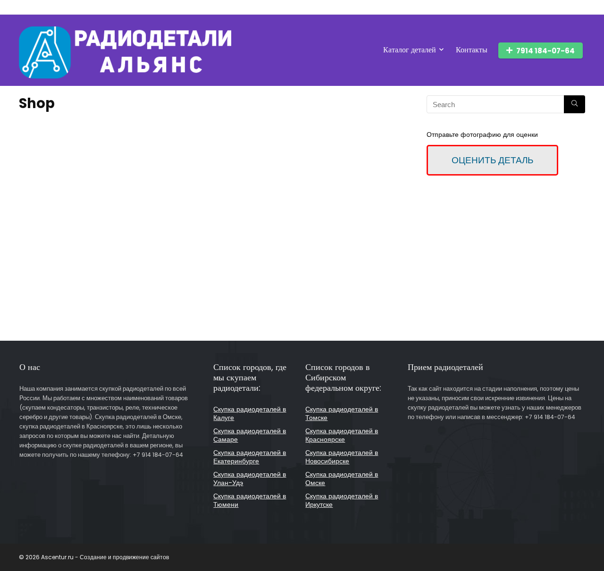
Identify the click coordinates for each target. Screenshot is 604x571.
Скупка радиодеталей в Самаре (249, 435)
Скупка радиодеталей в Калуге (249, 413)
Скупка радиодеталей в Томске (341, 413)
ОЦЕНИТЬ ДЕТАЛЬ (492, 160)
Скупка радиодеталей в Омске (341, 478)
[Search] (574, 104)
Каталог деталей (409, 49)
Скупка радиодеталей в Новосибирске (341, 457)
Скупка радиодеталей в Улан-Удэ (249, 478)
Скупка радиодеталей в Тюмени (249, 500)
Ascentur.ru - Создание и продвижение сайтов (105, 557)
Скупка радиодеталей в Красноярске (341, 435)
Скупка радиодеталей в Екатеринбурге (249, 457)
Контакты (471, 49)
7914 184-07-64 (545, 51)
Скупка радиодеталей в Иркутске (341, 500)
